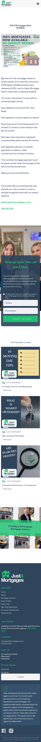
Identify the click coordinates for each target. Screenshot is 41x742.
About (3, 595)
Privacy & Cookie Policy (10, 610)
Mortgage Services (8, 598)
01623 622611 (6, 644)
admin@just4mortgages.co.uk (12, 641)
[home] (7, 3)
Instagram (5, 672)
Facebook (5, 669)
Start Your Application (9, 607)
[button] (38, 4)
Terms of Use (6, 613)
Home (3, 592)
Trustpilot (20, 677)
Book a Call (5, 604)
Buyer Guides (6, 601)
